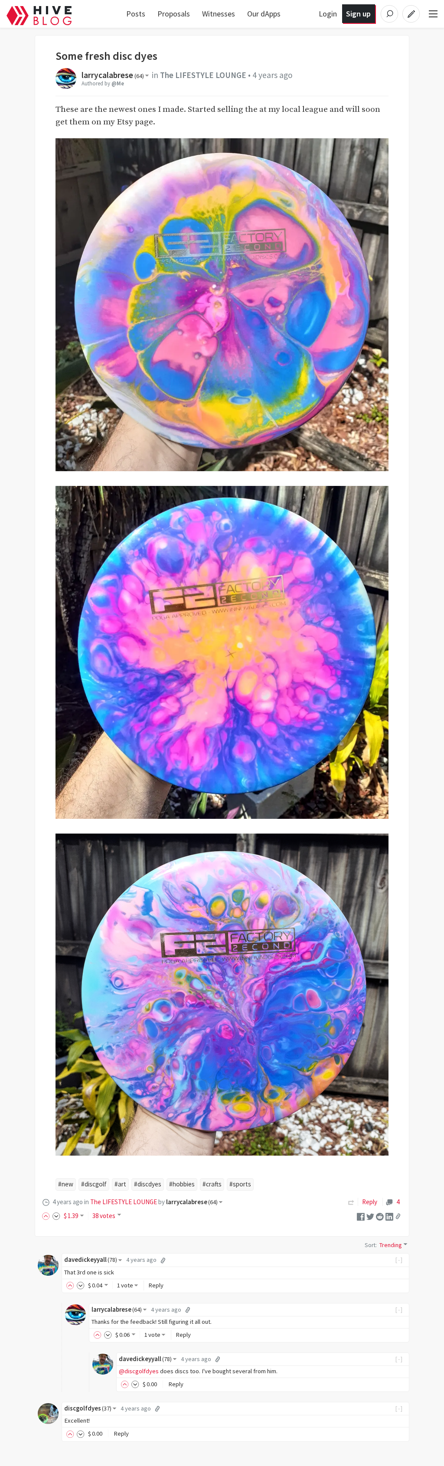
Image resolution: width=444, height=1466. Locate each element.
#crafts (212, 1184)
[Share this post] (398, 1216)
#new (65, 1184)
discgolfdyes (87, 1408)
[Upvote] (47, 1216)
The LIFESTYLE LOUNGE (203, 75)
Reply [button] (155, 1285)
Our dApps (264, 14)
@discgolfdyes (139, 1371)
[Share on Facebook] (361, 1216)
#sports (240, 1184)
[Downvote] (56, 1216)
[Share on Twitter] (370, 1216)
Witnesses (218, 14)
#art (120, 1184)
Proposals (173, 14)
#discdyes (147, 1184)
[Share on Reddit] (380, 1216)
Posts (135, 14)
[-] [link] (399, 1260)
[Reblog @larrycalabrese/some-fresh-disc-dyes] (351, 1202)
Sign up (358, 14)
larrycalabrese (113, 75)
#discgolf (94, 1184)
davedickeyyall (90, 1260)
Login (328, 14)
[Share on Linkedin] (389, 1216)
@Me (117, 83)
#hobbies (182, 1184)
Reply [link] (369, 1202)
